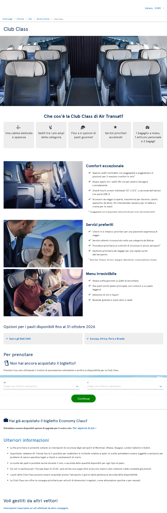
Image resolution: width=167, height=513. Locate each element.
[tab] (43, 338)
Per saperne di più (83, 428)
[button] (83, 398)
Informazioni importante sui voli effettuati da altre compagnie (36, 508)
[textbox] (42, 386)
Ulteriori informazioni (26, 440)
